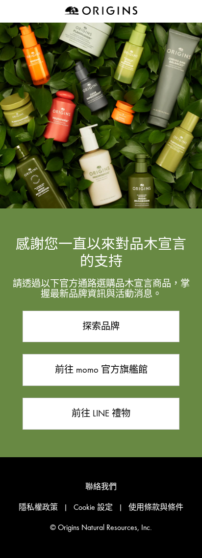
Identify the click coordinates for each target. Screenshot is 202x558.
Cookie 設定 (93, 507)
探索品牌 (101, 326)
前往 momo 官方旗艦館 (101, 369)
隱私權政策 (38, 507)
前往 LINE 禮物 (101, 413)
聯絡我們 (101, 486)
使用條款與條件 (155, 507)
